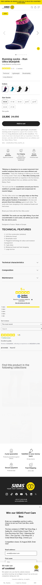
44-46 (5, 107)
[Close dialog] (40, 507)
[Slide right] (37, 33)
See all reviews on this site (22, 303)
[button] (32, 7)
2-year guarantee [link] (11, 454)
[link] (35, 7)
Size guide (5, 111)
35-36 (5, 102)
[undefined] (32, 299)
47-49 (12, 107)
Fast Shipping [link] (30, 468)
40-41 (27, 102)
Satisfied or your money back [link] (31, 455)
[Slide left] (4, 33)
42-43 (34, 102)
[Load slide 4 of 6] (22, 55)
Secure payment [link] (11, 468)
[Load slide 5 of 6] (24, 55)
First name (8, 558)
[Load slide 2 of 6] (18, 55)
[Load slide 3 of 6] (20, 55)
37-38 (12, 102)
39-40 (20, 102)
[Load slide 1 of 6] (16, 55)
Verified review (6, 337)
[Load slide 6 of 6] (26, 55)
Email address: (10, 549)
